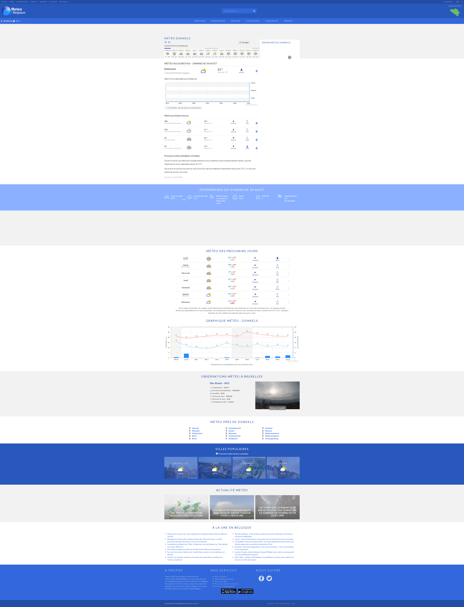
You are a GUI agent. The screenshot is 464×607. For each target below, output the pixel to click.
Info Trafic (63, 2)
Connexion (447, 2)
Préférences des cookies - (282, 603)
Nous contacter (221, 576)
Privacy (292, 603)
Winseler (196, 431)
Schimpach (233, 438)
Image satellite (22, 2)
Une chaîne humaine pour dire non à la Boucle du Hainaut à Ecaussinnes (194, 549)
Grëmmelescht (234, 428)
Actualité (53, 2)
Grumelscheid (234, 436)
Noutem (268, 431)
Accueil (4, 2)
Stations (34, 2)
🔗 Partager (244, 42)
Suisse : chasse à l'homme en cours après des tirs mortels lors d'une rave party (264, 539)
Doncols (195, 428)
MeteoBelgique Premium (224, 579)
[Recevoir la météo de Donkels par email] (169, 42)
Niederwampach (272, 436)
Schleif (231, 431)
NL (462, 2)
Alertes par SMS (221, 581)
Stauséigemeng (271, 438)
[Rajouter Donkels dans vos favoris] (165, 42)
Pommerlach (197, 433)
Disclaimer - (271, 603)
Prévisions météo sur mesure (226, 584)
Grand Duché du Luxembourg (176, 46)
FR (458, 2)
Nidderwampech (272, 433)
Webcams (43, 2)
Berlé (194, 438)
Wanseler (232, 433)
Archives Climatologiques (225, 586)
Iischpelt (268, 428)
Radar (12, 2)
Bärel (194, 436)
